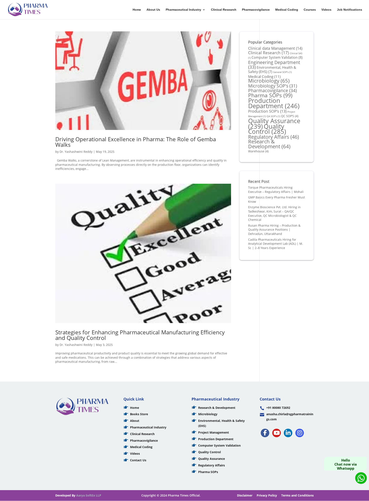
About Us (153, 9)
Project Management (213, 432)
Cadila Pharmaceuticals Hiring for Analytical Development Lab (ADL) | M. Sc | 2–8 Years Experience (275, 243)
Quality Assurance (211, 459)
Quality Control (267, 129)
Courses (310, 9)
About (134, 421)
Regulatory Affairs (273, 137)
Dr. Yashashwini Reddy (76, 152)
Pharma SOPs (270, 95)
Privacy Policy (267, 495)
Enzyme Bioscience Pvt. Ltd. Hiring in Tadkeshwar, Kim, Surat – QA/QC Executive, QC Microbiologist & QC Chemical (274, 213)
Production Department (274, 103)
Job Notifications (349, 9)
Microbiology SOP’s (272, 86)
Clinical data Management (275, 48)
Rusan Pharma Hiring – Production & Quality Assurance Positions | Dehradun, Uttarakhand (274, 229)
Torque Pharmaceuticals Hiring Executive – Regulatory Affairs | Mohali (276, 189)
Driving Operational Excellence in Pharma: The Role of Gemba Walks (135, 142)
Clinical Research (223, 9)
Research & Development (269, 144)
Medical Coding (286, 9)
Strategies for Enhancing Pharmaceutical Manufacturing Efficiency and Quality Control (140, 335)
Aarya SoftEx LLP (88, 495)
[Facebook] (265, 433)
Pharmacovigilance (256, 9)
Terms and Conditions (297, 495)
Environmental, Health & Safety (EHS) (272, 69)
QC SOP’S (289, 116)
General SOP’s (282, 72)
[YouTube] (276, 433)
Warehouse (258, 151)
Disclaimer (244, 495)
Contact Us (138, 460)
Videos (326, 9)
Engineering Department (274, 64)
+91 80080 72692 (278, 408)
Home (137, 9)
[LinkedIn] (288, 433)
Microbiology (269, 80)
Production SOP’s (267, 111)
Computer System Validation (277, 57)
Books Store (139, 414)
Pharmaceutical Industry (183, 9)
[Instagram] (299, 433)
